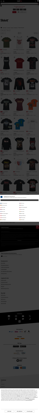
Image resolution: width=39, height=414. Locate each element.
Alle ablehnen (19, 411)
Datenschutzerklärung (29, 400)
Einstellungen (30, 411)
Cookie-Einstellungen (31, 399)
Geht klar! (9, 411)
